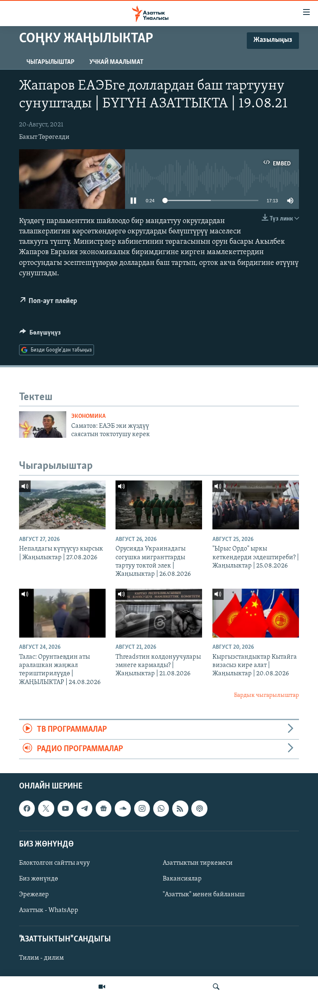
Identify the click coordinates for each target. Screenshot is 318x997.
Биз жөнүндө (38, 879)
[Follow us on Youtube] (65, 809)
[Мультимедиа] (101, 986)
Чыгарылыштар (50, 62)
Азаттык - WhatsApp (48, 910)
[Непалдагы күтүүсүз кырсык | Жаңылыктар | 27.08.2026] (62, 504)
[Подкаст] (199, 809)
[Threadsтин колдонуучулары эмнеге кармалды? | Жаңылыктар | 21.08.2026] (159, 613)
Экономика (88, 416)
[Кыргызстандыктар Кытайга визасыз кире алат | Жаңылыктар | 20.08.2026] (255, 613)
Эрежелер (34, 894)
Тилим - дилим (41, 958)
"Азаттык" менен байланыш (204, 894)
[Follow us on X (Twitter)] (46, 809)
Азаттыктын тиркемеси (198, 863)
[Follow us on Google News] (103, 809)
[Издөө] (216, 986)
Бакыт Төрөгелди (44, 137)
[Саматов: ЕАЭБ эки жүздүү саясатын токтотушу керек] (42, 424)
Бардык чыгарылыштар (266, 695)
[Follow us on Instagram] (142, 809)
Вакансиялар (182, 879)
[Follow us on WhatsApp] (161, 809)
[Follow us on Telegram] (84, 809)
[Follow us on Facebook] (27, 809)
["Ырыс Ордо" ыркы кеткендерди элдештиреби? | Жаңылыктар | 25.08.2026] (255, 504)
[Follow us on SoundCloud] (122, 809)
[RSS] (180, 809)
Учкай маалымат (116, 62)
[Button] (40, 334)
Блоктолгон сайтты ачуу (54, 863)
